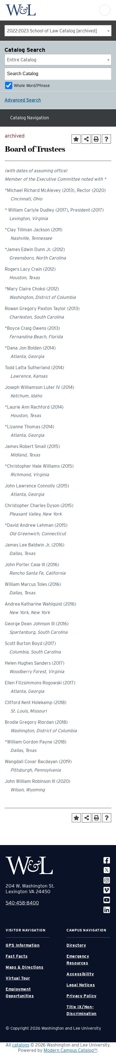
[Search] (105, 74)
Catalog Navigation (29, 117)
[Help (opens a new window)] (106, 139)
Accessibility (80, 974)
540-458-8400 (22, 903)
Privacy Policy (81, 996)
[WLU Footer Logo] (29, 865)
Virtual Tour (18, 978)
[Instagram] (106, 880)
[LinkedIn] (106, 909)
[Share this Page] (86, 139)
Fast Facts (17, 956)
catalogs (20, 1045)
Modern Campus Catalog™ (70, 1050)
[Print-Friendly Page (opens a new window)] (96, 139)
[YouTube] (106, 900)
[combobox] (58, 30)
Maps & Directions (25, 967)
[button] (104, 10)
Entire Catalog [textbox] (21, 59)
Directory (76, 945)
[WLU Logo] (21, 10)
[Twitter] (106, 870)
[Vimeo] (106, 890)
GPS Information (22, 945)
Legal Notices (80, 985)
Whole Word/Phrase (32, 85)
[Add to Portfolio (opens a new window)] (76, 139)
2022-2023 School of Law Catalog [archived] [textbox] (52, 30)
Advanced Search (23, 100)
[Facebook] (106, 860)
